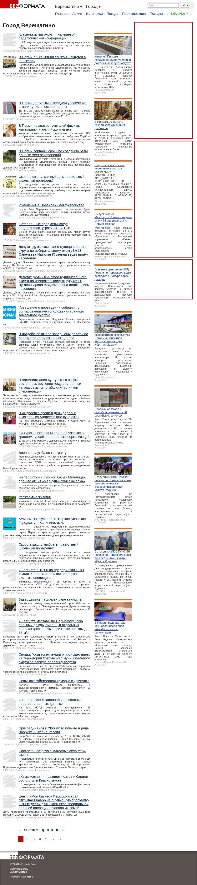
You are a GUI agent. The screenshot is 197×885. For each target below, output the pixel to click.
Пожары (156, 14)
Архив (77, 14)
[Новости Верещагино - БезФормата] (23, 5)
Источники (94, 14)
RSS (30, 876)
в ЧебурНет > (177, 14)
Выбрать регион (19, 872)
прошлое (50, 829)
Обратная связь (19, 869)
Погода (112, 14)
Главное (61, 14)
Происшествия (134, 14)
